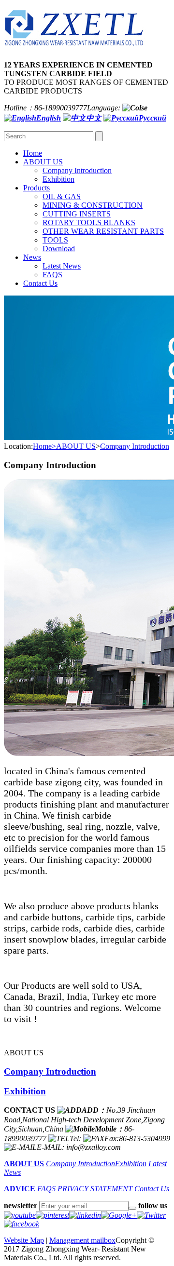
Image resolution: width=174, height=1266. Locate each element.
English (48, 118)
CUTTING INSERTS (77, 214)
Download (59, 248)
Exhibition (58, 179)
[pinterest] (52, 1215)
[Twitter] (151, 1215)
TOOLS (55, 240)
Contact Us (40, 283)
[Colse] (134, 108)
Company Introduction (77, 170)
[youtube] (20, 1215)
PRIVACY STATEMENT (95, 1189)
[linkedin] (85, 1215)
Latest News (62, 266)
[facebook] (21, 1224)
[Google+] (119, 1215)
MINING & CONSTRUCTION (93, 205)
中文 (94, 118)
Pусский (152, 118)
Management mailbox (82, 1240)
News (32, 257)
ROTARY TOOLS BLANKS (89, 222)
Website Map (24, 1240)
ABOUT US (43, 162)
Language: (103, 108)
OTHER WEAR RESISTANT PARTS (103, 231)
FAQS (52, 274)
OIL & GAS (62, 196)
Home (32, 153)
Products (36, 188)
